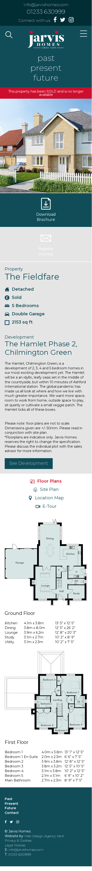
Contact (12, 813)
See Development (28, 463)
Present (11, 803)
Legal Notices (15, 845)
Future (10, 808)
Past (8, 799)
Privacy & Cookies (18, 840)
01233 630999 (46, 11)
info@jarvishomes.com (46, 5)
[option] (46, 146)
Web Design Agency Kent (44, 836)
